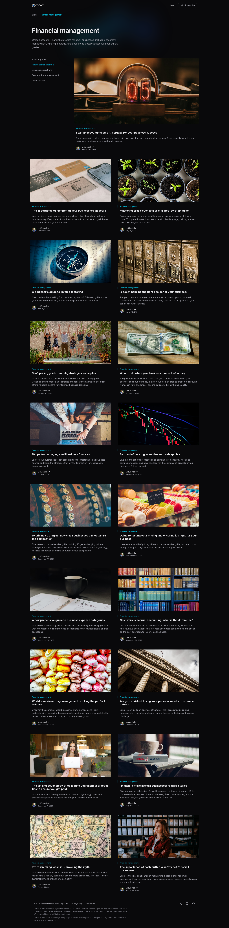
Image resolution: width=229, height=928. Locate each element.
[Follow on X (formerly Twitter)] (180, 903)
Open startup (38, 80)
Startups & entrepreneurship (46, 75)
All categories (39, 59)
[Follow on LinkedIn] (187, 903)
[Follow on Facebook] (193, 903)
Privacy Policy (76, 904)
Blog (172, 5)
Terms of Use (89, 904)
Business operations (42, 70)
